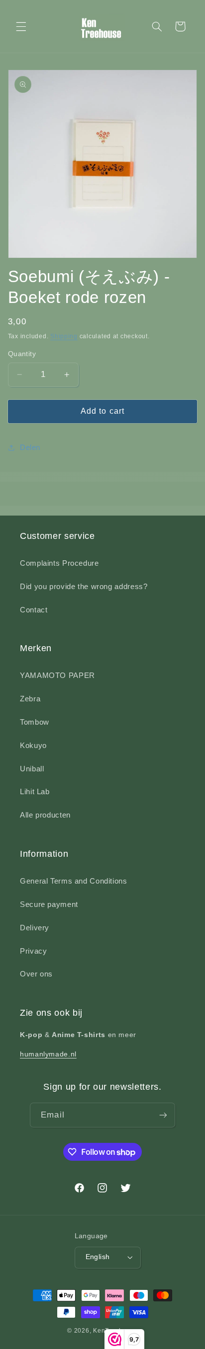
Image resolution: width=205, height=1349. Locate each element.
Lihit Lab (35, 792)
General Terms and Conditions (73, 881)
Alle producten (45, 815)
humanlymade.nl (48, 1054)
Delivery (34, 928)
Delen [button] (30, 447)
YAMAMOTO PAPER (57, 675)
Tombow (34, 722)
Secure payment (49, 904)
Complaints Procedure (59, 563)
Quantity (22, 354)
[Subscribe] (162, 1115)
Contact (33, 610)
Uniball (32, 769)
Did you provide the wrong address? (83, 587)
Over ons (36, 974)
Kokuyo (33, 745)
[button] (20, 26)
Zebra (30, 699)
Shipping (64, 336)
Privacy (33, 951)
